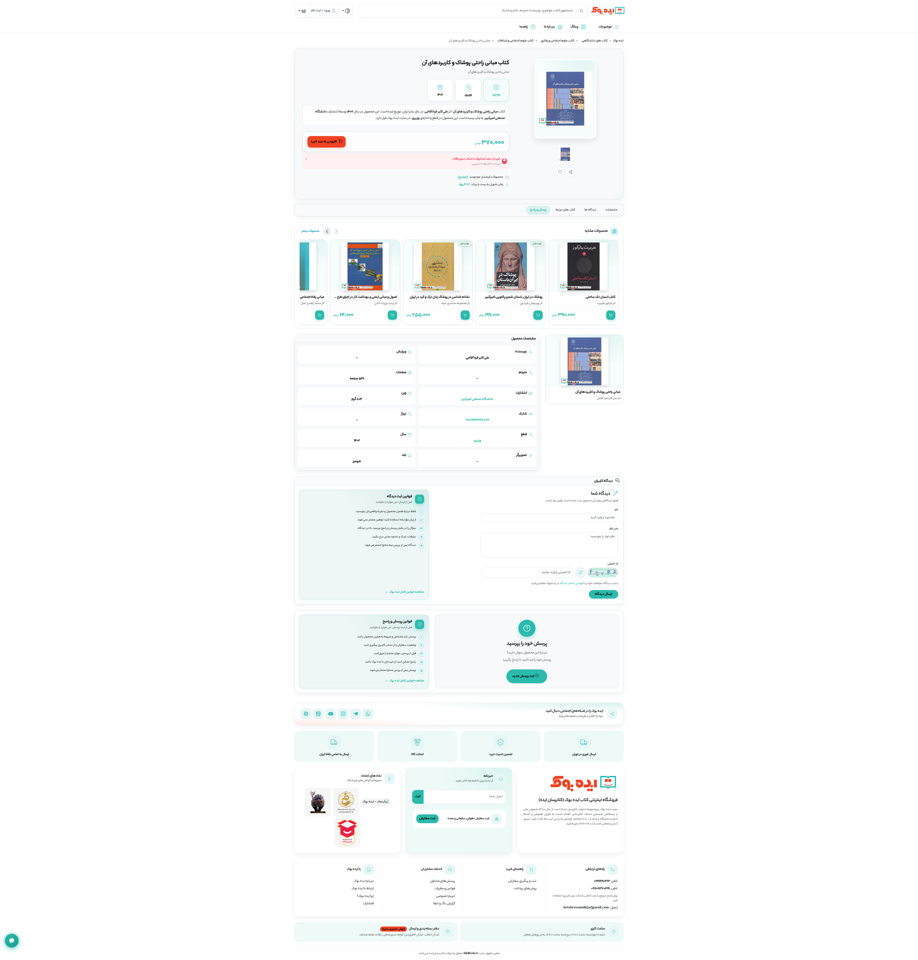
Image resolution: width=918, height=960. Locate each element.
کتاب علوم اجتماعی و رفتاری (557, 41)
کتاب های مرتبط (565, 210)
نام (616, 510)
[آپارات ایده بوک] (306, 714)
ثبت (418, 796)
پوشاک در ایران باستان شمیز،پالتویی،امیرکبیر (514, 297)
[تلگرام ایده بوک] (355, 714)
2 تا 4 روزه (464, 184)
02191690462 (602, 881)
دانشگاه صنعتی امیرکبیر (477, 399)
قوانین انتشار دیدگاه (571, 583)
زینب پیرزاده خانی (384, 303)
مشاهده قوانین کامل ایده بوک (406, 592)
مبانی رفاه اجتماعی (312, 297)
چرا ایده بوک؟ (365, 896)
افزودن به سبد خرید (324, 142)
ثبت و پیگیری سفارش (522, 881)
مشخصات (611, 210)
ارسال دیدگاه (603, 594)
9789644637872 (477, 420)
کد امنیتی (612, 564)
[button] (570, 171)
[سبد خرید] (302, 11)
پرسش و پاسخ (538, 210)
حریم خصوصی (445, 896)
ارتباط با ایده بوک (363, 888)
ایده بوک (618, 41)
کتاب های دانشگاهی (595, 41)
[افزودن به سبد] (610, 315)
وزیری (477, 440)
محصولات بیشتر (310, 231)
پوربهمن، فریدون (530, 303)
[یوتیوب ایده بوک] (330, 714)
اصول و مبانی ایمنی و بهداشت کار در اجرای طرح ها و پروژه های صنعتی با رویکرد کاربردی (340, 297)
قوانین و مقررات (445, 888)
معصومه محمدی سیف (454, 303)
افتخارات (368, 903)
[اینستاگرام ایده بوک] (343, 714)
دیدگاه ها (590, 210)
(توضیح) (463, 177)
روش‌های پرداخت (525, 888)
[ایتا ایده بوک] (318, 714)
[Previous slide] (336, 231)
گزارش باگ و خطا (444, 903)
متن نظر (614, 529)
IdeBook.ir (471, 953)
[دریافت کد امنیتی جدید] (581, 573)
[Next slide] (327, 231)
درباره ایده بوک (364, 881)
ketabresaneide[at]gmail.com (586, 907)
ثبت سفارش (427, 818)
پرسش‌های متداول (442, 881)
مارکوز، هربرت (604, 303)
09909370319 (600, 888)
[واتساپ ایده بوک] (368, 714)
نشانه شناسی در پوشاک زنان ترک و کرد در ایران (440, 297)
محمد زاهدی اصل (311, 303)
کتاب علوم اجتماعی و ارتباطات (515, 41)
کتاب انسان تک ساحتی (600, 297)
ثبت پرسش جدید (523, 676)
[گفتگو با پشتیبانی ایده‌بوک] (12, 941)
